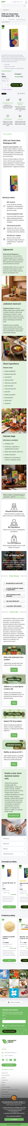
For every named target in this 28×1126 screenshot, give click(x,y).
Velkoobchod (4, 1080)
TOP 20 (14, 735)
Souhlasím (14, 1119)
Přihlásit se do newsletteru (9, 1031)
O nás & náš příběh (5, 1087)
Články (14, 703)
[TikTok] (14, 1059)
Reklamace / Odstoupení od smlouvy (10, 1089)
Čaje (23, 497)
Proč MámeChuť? (14, 815)
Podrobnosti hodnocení (21, 19)
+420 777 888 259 (8, 1055)
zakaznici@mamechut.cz (10, 1052)
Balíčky (14, 764)
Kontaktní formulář (9, 1064)
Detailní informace (6, 71)
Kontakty (3, 1077)
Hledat (24, 6)
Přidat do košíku (15, 85)
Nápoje (18, 497)
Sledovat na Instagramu (15, 1002)
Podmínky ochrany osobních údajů (9, 1096)
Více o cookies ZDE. (11, 1116)
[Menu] (26, 2)
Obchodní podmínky (6, 1094)
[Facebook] (2, 1059)
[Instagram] (6, 1059)
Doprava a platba (5, 1075)
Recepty (14, 670)
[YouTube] (10, 1059)
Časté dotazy (4, 1073)
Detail (9, 906)
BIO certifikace (4, 1092)
